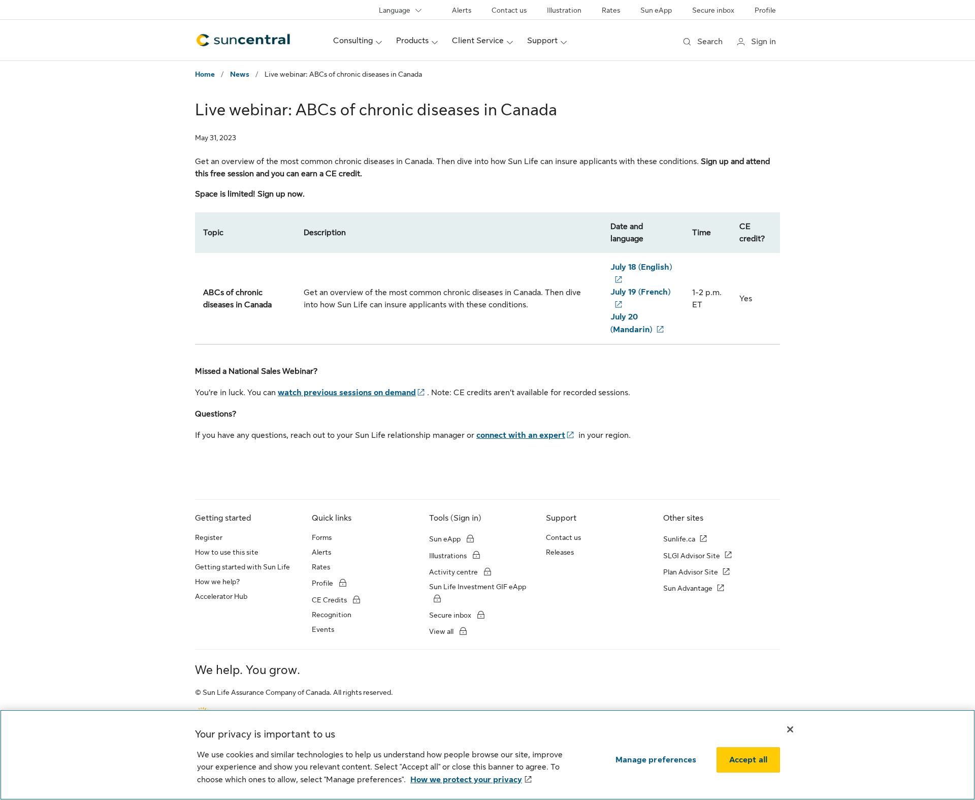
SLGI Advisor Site (691, 556)
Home (205, 74)
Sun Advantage (687, 588)
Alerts (461, 10)
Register (208, 537)
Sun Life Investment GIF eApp (477, 587)
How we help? (217, 582)
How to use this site (226, 552)
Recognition (331, 615)
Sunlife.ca (679, 539)
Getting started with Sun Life (242, 567)
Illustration (564, 10)
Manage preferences (655, 759)
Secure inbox (713, 10)
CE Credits (329, 600)
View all (441, 631)
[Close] (790, 729)
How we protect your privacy (466, 779)
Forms (322, 537)
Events (323, 629)
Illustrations (448, 556)
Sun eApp (656, 10)
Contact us (509, 10)
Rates (611, 10)
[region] (487, 755)
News (239, 74)
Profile (765, 10)
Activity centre (453, 572)
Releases (560, 552)
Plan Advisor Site (690, 572)
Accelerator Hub (221, 596)
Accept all (748, 759)
